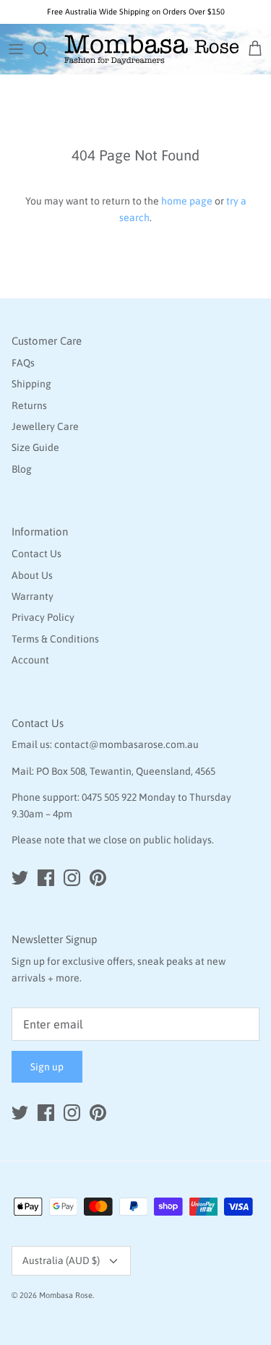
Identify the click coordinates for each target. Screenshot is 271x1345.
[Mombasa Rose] (151, 49)
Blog (22, 469)
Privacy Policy (43, 617)
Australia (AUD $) (61, 1260)
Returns (29, 405)
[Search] (48, 49)
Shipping (31, 384)
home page (186, 201)
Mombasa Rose (66, 1295)
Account (30, 660)
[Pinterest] (98, 877)
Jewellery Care (45, 426)
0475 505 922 (109, 797)
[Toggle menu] (16, 49)
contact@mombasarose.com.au (126, 744)
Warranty (32, 596)
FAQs (23, 363)
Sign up (47, 1067)
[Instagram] (72, 877)
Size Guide (35, 447)
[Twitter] (20, 877)
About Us (32, 575)
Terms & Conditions (55, 639)
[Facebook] (46, 877)
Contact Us (36, 553)
